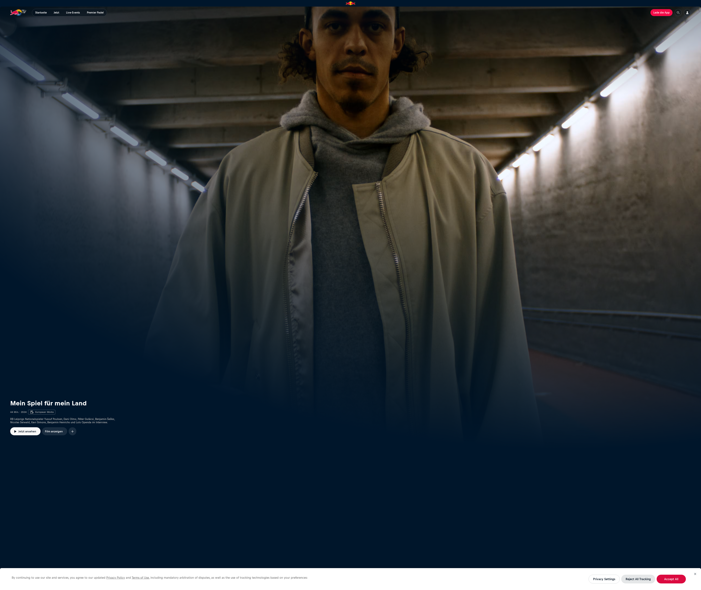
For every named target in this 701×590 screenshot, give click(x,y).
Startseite (41, 12)
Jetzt (56, 12)
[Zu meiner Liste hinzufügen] (72, 431)
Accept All (671, 579)
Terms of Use (140, 577)
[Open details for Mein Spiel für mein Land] (350, 228)
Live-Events (73, 12)
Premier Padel (95, 12)
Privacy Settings (604, 579)
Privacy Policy (115, 577)
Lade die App (661, 12)
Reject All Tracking (638, 579)
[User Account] (687, 12)
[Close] (695, 574)
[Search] (678, 12)
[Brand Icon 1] (350, 3)
